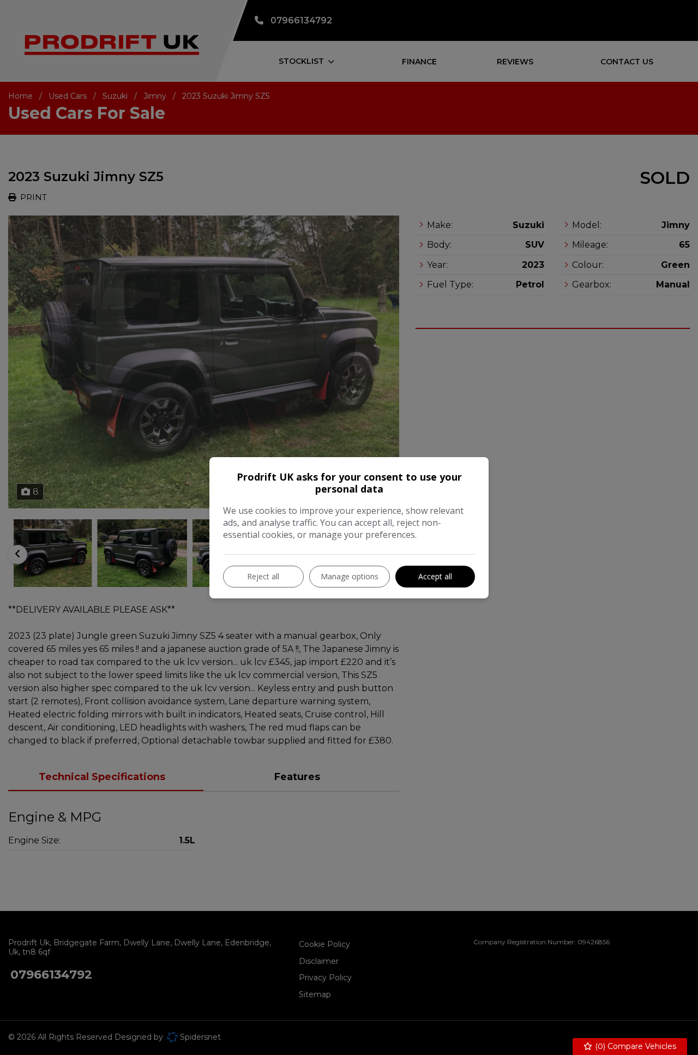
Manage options (349, 576)
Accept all (435, 576)
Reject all (263, 576)
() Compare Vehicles (634, 1046)
